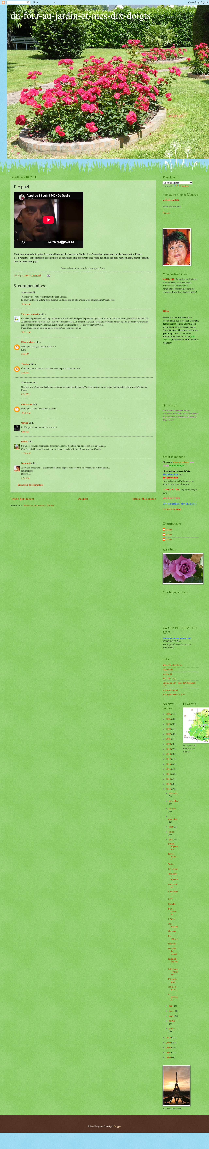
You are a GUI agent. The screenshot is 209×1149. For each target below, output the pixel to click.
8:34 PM (25, 394)
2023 (168, 728)
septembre (172, 819)
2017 (168, 758)
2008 (168, 1047)
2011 (168, 788)
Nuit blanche (173, 925)
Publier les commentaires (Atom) (39, 505)
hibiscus (172, 943)
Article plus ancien (144, 499)
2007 (168, 1052)
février (172, 1020)
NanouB (166, 212)
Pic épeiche (172, 937)
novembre (173, 800)
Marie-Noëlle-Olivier (172, 664)
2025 (168, 718)
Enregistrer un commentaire (30, 484)
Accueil (83, 499)
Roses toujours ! (172, 856)
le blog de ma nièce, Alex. (174, 694)
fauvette (172, 903)
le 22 (170, 898)
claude (169, 529)
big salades (173, 868)
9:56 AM (25, 478)
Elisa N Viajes (27, 342)
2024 (168, 724)
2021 (168, 738)
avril (171, 1010)
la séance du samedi (172, 951)
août (171, 826)
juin (171, 839)
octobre (172, 808)
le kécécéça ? (173, 997)
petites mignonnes (173, 846)
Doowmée (26, 463)
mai (171, 1005)
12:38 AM (26, 453)
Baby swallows (172, 911)
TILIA (166, 311)
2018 (168, 753)
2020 (168, 743)
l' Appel (171, 918)
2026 (168, 713)
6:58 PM (25, 431)
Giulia (24, 441)
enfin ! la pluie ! (172, 988)
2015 (168, 768)
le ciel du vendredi (173, 961)
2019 (168, 749)
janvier (172, 1028)
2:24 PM (25, 353)
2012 (168, 783)
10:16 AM (26, 412)
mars (171, 1015)
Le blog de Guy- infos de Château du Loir (179, 684)
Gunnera (172, 931)
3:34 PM (25, 372)
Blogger (117, 1126)
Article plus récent (22, 499)
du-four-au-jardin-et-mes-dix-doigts (80, 15)
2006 (168, 1057)
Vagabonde (168, 669)
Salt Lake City (169, 678)
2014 (168, 773)
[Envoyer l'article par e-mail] (48, 275)
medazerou (26, 404)
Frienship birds (172, 980)
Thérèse (25, 364)
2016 (168, 764)
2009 (168, 1042)
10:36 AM (26, 304)
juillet (171, 831)
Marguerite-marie (30, 314)
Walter (171, 864)
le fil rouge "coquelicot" (173, 971)
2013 (168, 779)
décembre (173, 793)
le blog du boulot (170, 689)
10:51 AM (26, 332)
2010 (168, 1037)
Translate (184, 185)
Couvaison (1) (173, 893)
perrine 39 (167, 673)
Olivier (24, 422)
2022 (168, 733)
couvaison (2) (172, 885)
